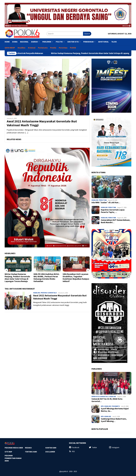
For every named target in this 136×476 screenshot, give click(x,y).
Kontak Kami (50, 448)
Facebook (75, 447)
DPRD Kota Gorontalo (100, 396)
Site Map (8, 452)
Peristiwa (103, 200)
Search (87, 33)
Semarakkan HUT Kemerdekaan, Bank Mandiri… (115, 221)
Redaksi (28, 448)
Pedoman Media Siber (14, 448)
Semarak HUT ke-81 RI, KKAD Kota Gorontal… (107, 400)
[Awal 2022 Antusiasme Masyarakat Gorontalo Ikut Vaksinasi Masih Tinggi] (47, 87)
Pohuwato (116, 406)
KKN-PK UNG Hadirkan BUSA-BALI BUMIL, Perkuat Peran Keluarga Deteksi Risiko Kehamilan (47, 278)
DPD (102, 406)
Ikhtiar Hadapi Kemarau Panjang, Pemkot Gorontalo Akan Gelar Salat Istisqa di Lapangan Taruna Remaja (78, 53)
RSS (73, 451)
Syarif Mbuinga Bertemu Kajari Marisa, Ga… (115, 409)
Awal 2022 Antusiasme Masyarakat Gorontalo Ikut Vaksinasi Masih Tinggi (42, 123)
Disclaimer (50, 452)
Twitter (94, 447)
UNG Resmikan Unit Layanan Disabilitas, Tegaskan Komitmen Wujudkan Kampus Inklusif (76, 278)
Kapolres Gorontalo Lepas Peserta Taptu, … (113, 211)
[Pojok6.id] (22, 33)
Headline (36, 293)
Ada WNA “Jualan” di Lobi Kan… (106, 202)
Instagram (115, 447)
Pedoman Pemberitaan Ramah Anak (13, 458)
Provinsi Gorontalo (49, 293)
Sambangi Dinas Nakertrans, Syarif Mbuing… (114, 420)
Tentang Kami (31, 452)
